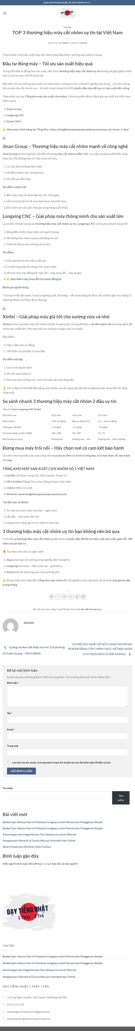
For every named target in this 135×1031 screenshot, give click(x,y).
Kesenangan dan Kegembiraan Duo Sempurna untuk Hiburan (39, 834)
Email (11, 729)
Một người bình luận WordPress (22, 863)
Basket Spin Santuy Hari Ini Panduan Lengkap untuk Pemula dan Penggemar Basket (53, 822)
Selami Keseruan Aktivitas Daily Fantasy (27, 846)
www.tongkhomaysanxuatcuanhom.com (42, 494)
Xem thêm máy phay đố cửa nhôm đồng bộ (36, 279)
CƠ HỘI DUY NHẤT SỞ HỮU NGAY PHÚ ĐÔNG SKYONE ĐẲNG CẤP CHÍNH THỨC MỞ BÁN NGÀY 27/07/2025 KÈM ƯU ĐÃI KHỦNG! (100, 648)
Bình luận (13, 682)
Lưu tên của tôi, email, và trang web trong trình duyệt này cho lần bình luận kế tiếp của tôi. (61, 762)
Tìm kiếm (8, 788)
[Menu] (5, 13)
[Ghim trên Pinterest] (77, 597)
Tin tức (67, 27)
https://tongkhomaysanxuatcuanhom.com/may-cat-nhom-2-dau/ (89, 129)
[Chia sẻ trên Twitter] (64, 597)
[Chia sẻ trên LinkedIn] (83, 597)
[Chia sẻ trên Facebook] (58, 597)
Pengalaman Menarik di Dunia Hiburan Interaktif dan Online (39, 840)
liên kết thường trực (91, 609)
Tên (9, 713)
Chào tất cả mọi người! (64, 863)
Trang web (12, 745)
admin (83, 43)
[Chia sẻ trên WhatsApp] (51, 597)
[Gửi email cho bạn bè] (71, 597)
